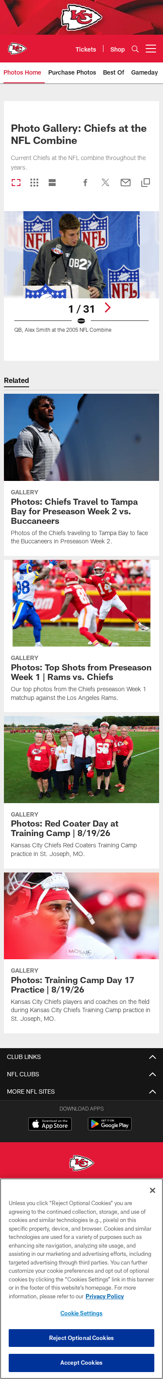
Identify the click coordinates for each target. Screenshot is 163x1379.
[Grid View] (34, 183)
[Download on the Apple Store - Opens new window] (50, 1125)
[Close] (152, 1190)
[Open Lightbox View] (81, 277)
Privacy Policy (105, 1296)
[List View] (52, 183)
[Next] (107, 307)
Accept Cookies (81, 1362)
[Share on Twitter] (105, 187)
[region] (81, 1278)
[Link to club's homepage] (17, 45)
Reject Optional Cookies (81, 1337)
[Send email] (125, 187)
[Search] (135, 49)
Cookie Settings (81, 1313)
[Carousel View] (16, 183)
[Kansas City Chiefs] (82, 1164)
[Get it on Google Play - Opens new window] (109, 1128)
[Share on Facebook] (85, 187)
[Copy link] (145, 183)
